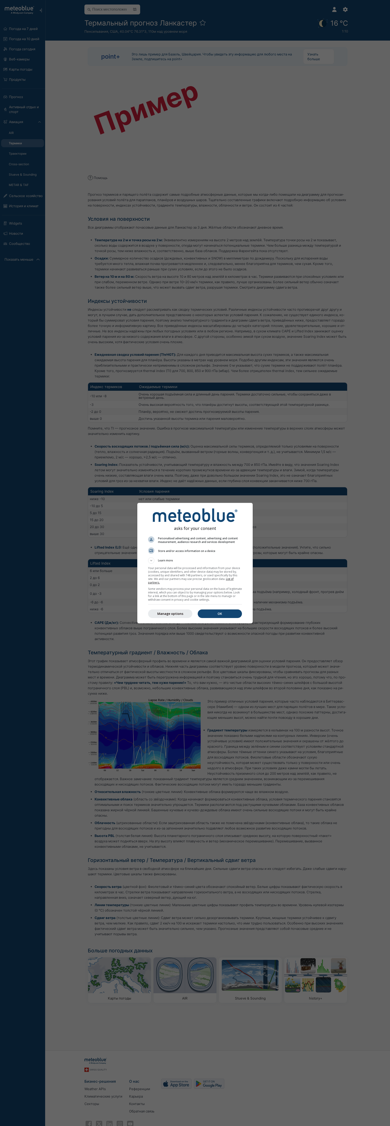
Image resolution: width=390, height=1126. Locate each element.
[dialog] (195, 563)
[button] (195, 560)
